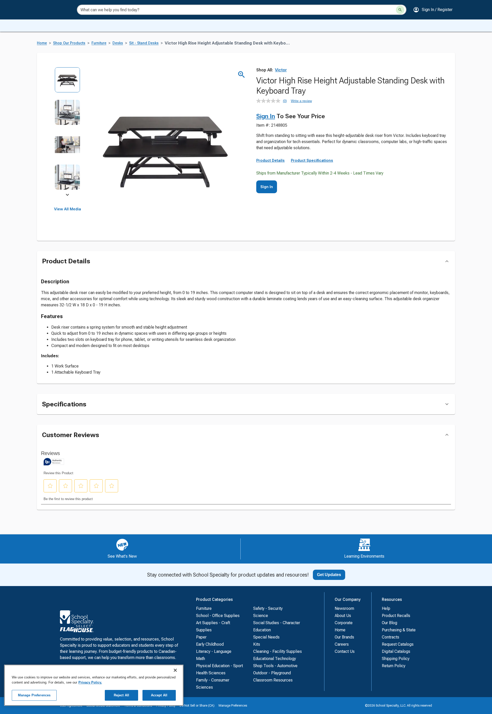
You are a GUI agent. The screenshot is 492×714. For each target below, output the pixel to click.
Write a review (301, 101)
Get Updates (329, 574)
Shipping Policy (395, 658)
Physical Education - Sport (219, 665)
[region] (93, 685)
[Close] (175, 670)
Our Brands (344, 637)
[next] (67, 195)
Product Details (270, 160)
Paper (201, 637)
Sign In (265, 116)
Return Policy (393, 665)
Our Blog (389, 622)
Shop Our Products (69, 43)
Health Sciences (210, 672)
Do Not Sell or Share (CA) (197, 705)
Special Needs (266, 637)
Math (200, 658)
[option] (67, 83)
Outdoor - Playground (272, 672)
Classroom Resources (273, 680)
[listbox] (67, 132)
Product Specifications (312, 160)
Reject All (121, 695)
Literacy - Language (213, 651)
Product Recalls (396, 615)
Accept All (159, 695)
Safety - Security (268, 608)
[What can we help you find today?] (400, 10)
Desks (117, 43)
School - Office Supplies (218, 615)
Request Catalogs (398, 644)
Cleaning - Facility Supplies (277, 651)
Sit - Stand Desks (144, 43)
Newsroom (344, 608)
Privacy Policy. (90, 682)
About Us (343, 615)
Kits (256, 644)
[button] (433, 10)
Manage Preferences (233, 705)
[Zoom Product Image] (241, 74)
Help (386, 608)
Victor (281, 70)
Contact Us (345, 651)
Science (260, 615)
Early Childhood (210, 644)
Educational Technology (274, 658)
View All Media (67, 209)
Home (42, 43)
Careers (342, 644)
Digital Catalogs (396, 651)
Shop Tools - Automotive (275, 665)
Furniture (98, 43)
